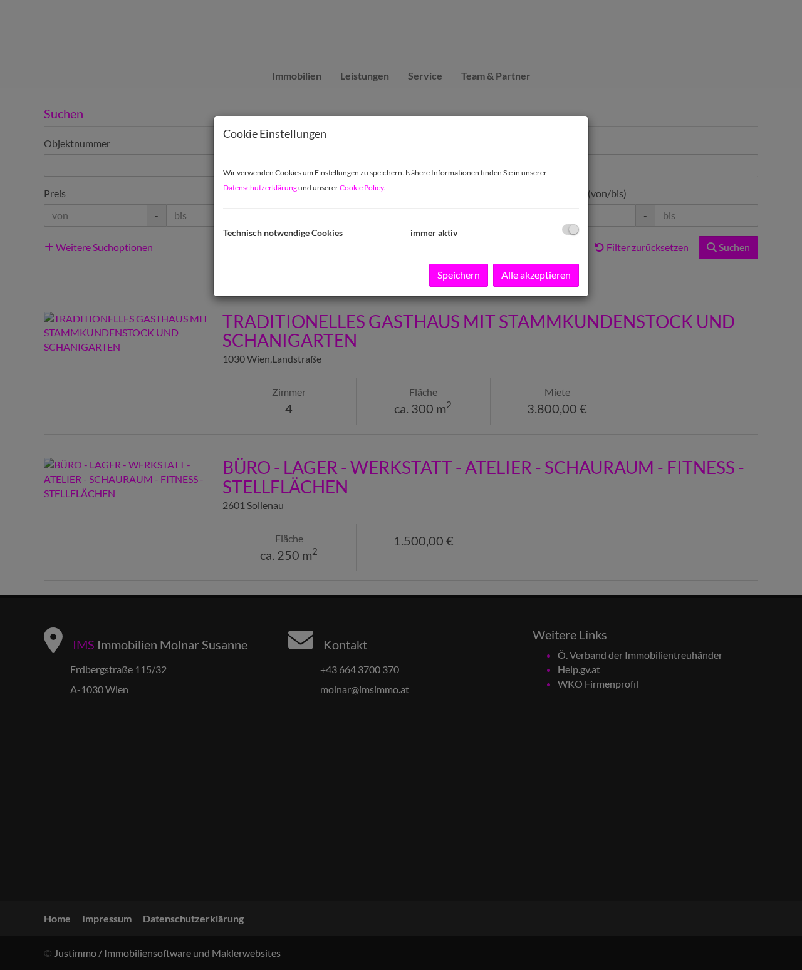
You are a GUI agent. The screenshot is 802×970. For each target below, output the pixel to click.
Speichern (458, 275)
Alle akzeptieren (536, 275)
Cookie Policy (361, 187)
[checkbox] (570, 229)
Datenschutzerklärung (260, 187)
